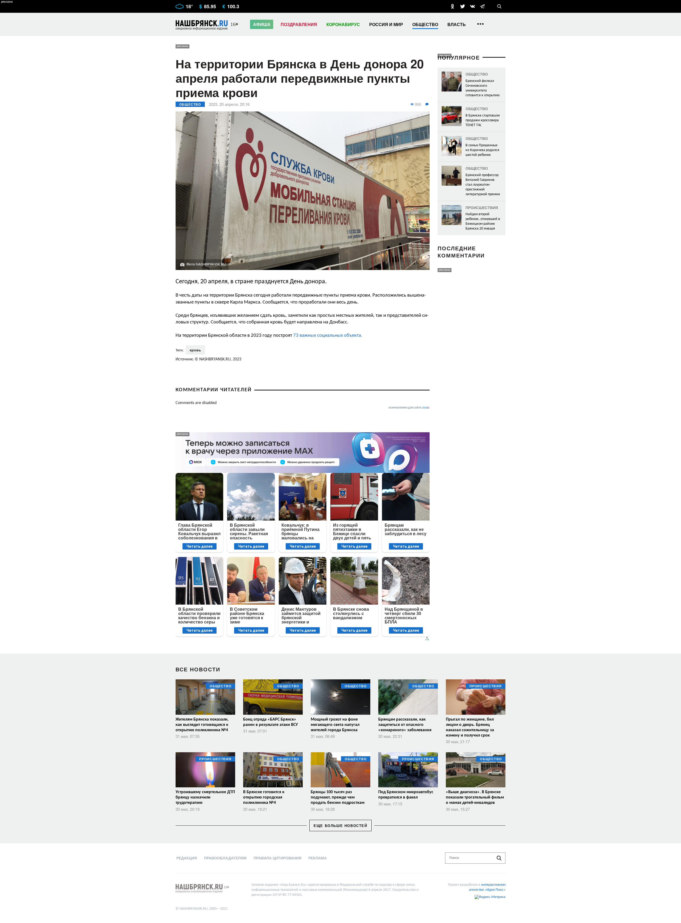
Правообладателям (225, 857)
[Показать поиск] (499, 6)
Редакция (186, 857)
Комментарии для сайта (409, 407)
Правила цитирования (277, 857)
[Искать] (499, 858)
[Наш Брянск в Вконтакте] (472, 6)
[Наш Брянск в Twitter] (462, 6)
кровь (195, 349)
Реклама (317, 857)
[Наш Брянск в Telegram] (482, 6)
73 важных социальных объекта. (327, 335)
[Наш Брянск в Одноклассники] (452, 6)
